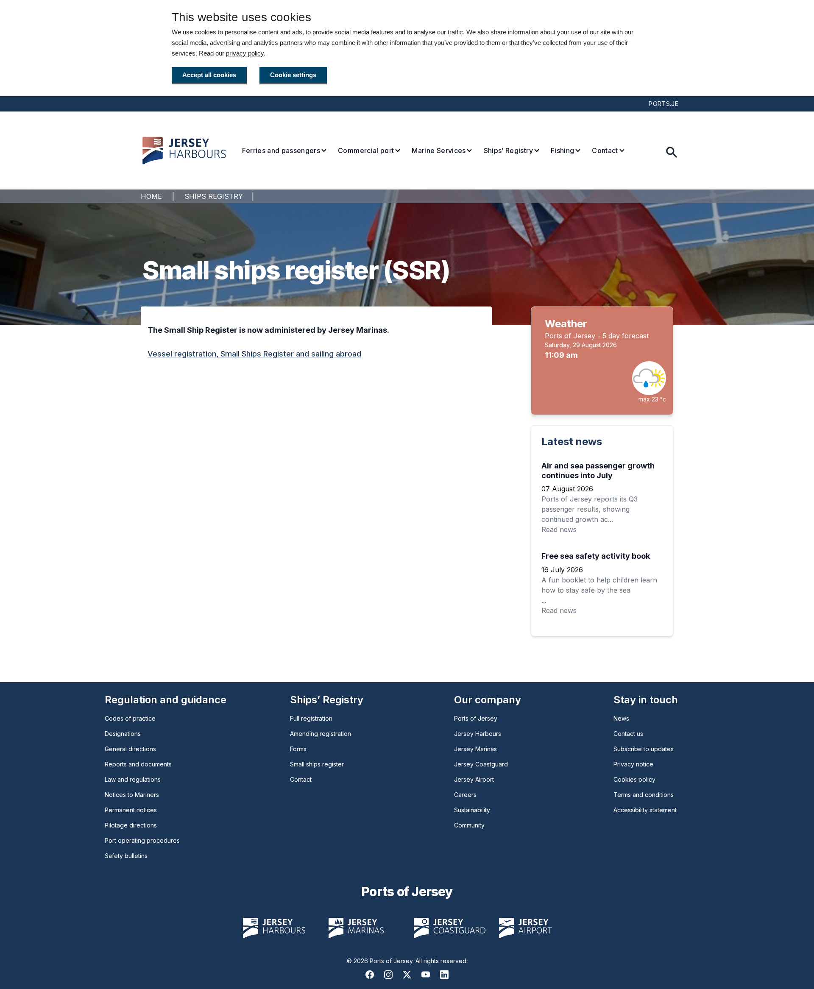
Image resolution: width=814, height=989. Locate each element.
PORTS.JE (663, 103)
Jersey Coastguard (481, 764)
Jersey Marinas (475, 748)
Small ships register (317, 764)
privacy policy (245, 53)
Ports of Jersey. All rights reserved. (419, 960)
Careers (465, 794)
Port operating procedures (142, 840)
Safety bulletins (126, 855)
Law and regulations (133, 779)
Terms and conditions (643, 794)
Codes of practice (130, 718)
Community (469, 825)
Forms (298, 748)
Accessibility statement (645, 809)
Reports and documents (138, 764)
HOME (151, 196)
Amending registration (320, 733)
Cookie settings (293, 74)
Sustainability (472, 809)
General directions (130, 748)
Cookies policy (634, 779)
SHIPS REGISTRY (213, 196)
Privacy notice (633, 764)
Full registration (311, 718)
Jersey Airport (474, 779)
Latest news (571, 441)
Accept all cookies (209, 74)
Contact (301, 779)
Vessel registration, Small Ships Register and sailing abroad (254, 353)
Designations (123, 733)
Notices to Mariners (132, 794)
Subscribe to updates (643, 748)
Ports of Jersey (475, 718)
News (621, 718)
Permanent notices (131, 809)
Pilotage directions (131, 825)
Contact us (628, 733)
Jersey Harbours (477, 733)
